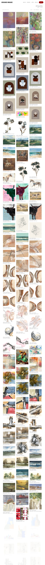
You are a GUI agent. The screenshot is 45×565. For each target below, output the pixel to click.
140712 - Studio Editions (19, 409)
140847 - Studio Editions (6, 277)
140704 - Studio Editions (6, 47)
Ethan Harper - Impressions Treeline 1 (8, 481)
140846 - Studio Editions (19, 272)
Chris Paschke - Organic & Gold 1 (7, 278)
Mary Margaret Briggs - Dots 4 (20, 521)
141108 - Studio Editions (19, 181)
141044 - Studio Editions (32, 481)
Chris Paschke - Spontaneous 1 (33, 447)
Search (36, 2)
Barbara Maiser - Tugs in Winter (20, 506)
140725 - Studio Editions (6, 262)
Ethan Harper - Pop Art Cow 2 (7, 221)
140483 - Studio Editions (6, 531)
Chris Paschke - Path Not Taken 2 (20, 425)
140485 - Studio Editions (32, 538)
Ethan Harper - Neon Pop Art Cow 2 (8, 202)
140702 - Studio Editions (32, 31)
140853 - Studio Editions (6, 307)
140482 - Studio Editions (32, 529)
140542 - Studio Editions (19, 554)
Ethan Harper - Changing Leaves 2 (7, 469)
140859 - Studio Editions (6, 337)
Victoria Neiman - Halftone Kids (20, 117)
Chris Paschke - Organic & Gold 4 (7, 293)
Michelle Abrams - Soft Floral (7, 48)
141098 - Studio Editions (19, 135)
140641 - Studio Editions (6, 492)
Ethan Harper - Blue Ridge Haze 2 (33, 459)
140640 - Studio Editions (19, 490)
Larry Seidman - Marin (32, 355)
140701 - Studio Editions (19, 24)
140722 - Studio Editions (6, 247)
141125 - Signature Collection (33, 86)
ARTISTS (33, 2)
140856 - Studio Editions (6, 322)
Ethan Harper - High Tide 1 (32, 470)
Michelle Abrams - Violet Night (7, 29)
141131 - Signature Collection (33, 122)
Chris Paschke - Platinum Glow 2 (20, 273)
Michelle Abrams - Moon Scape (20, 25)
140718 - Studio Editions (19, 439)
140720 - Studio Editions (32, 446)
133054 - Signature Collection (7, 369)
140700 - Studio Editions (6, 28)
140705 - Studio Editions (32, 50)
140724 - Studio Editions (19, 257)
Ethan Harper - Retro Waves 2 (20, 243)
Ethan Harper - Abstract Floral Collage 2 (22, 136)
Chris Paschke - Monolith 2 (33, 432)
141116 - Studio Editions (6, 220)
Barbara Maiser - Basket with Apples (8, 513)
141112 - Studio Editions (6, 201)
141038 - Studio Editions (32, 458)
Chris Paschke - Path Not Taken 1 (33, 417)
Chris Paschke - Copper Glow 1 (7, 248)
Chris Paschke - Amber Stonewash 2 (21, 395)
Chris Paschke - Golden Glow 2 (7, 263)
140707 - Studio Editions (6, 384)
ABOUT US (24, 2)
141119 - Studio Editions (6, 232)
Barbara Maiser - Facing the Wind (33, 491)
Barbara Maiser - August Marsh (7, 493)
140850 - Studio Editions (6, 292)
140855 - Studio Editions (19, 317)
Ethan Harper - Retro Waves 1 (7, 233)
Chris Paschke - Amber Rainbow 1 (20, 380)
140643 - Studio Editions (19, 505)
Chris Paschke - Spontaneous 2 (20, 455)
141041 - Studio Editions (32, 469)
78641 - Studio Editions (19, 520)
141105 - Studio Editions (19, 162)
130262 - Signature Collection (20, 116)
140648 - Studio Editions (6, 512)
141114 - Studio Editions (19, 212)
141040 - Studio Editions (6, 468)
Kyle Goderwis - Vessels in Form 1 (33, 530)
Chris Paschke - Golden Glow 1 (20, 258)
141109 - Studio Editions (6, 182)
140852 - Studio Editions (19, 302)
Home (38, 7)
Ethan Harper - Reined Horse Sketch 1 (21, 231)
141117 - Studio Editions (19, 230)
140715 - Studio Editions (19, 424)
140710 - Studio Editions (6, 399)
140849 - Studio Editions (19, 287)
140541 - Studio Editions (32, 553)
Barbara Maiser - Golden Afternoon (21, 491)
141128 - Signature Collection (33, 104)
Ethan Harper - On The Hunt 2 (20, 213)
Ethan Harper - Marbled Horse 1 (7, 183)
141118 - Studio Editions (32, 238)
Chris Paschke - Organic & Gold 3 (20, 288)
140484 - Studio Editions (19, 539)
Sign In (41, 2)
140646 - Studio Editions (32, 510)
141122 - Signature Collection (33, 68)
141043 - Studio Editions (6, 480)
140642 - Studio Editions (32, 490)
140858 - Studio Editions (19, 332)
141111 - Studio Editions (19, 200)
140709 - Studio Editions (19, 394)
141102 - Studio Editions (19, 147)
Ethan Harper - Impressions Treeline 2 (34, 482)
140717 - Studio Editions (32, 431)
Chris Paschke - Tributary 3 (20, 410)
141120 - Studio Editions (19, 242)
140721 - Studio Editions (19, 454)
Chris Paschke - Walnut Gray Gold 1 (21, 440)
